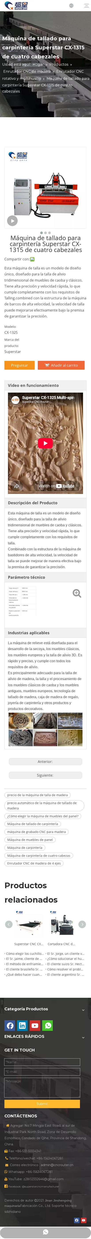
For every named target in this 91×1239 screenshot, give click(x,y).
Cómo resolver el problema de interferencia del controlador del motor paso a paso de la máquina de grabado (66, 969)
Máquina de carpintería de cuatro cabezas (38, 855)
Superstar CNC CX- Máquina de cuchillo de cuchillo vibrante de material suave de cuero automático (28, 944)
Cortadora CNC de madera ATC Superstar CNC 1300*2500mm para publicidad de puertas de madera (62, 944)
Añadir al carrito (64, 365)
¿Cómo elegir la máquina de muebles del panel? (42, 816)
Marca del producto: (11, 343)
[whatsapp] (47, 1025)
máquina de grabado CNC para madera (36, 832)
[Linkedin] (22, 1025)
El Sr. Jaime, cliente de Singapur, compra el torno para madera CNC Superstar (25, 959)
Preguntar (19, 365)
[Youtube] (35, 1025)
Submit (42, 1104)
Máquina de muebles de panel (30, 840)
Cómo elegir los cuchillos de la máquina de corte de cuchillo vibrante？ (25, 954)
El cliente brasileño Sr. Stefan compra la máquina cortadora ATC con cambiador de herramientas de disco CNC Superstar (25, 969)
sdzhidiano (12, 1212)
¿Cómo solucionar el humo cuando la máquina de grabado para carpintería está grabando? (66, 959)
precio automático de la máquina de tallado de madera (42, 805)
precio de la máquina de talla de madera (37, 795)
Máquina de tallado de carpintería (32, 824)
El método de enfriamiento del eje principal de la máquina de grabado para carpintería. (25, 964)
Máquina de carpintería (24, 848)
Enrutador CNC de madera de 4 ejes (34, 863)
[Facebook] (9, 1025)
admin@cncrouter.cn (57, 1165)
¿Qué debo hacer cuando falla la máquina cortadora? (25, 974)
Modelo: (10, 327)
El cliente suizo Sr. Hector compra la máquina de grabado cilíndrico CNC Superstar (66, 964)
